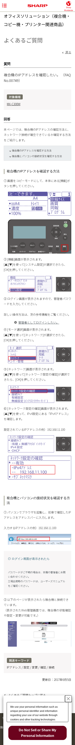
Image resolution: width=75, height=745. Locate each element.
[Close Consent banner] (68, 698)
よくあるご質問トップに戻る (27, 695)
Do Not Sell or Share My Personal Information (37, 732)
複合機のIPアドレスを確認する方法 (31, 150)
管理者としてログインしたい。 (38, 322)
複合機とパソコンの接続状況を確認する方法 (37, 156)
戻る (68, 52)
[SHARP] (38, 5)
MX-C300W (13, 104)
